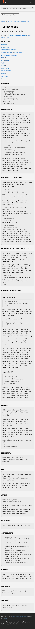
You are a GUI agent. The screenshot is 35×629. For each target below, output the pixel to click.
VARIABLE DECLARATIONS (8, 50)
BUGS (3, 63)
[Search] (32, 8)
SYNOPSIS (4, 44)
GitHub (5, 618)
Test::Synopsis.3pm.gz (21, 21)
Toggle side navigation (10, 15)
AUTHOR (3, 65)
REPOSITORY (5, 60)
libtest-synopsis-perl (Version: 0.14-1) (19, 35)
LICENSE (3, 73)
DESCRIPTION (5, 47)
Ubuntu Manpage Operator (18, 616)
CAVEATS (4, 57)
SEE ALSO (4, 78)
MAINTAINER (5, 68)
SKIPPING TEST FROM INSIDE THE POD (12, 52)
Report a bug (5, 37)
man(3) (10, 21)
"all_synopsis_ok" (9, 297)
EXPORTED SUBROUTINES (9, 55)
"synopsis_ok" (7, 372)
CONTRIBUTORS (6, 71)
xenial (3, 21)
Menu (30, 2)
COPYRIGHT (4, 76)
